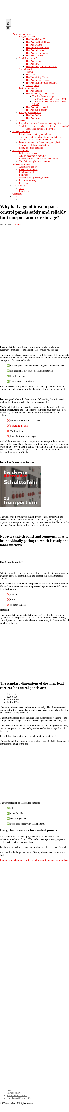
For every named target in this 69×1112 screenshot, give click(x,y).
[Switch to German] (20, 199)
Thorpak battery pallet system (40, 93)
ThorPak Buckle (33, 115)
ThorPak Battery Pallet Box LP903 (49, 99)
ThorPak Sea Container (37, 53)
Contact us (17, 194)
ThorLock (30, 74)
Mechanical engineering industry (34, 177)
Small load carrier (28, 58)
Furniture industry (27, 180)
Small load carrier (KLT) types (40, 129)
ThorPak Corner (33, 118)
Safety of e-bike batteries (31, 148)
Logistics (23, 175)
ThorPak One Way (34, 55)
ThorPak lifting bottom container (41, 82)
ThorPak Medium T (35, 39)
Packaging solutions (22, 34)
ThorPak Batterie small (37, 107)
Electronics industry (28, 169)
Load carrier (18, 120)
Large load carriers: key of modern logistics (40, 123)
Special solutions (27, 69)
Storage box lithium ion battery (34, 145)
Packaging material (19, 425)
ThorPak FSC (32, 64)
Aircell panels (32, 85)
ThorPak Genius (33, 61)
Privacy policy (13, 1093)
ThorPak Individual (35, 50)
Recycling (23, 183)
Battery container (28, 88)
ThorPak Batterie (34, 91)
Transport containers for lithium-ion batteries (40, 137)
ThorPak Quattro (34, 45)
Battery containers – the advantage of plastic (40, 142)
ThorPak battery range (43, 96)
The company (19, 185)
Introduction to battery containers (35, 134)
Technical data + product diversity (35, 139)
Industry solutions (21, 164)
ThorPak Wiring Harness (37, 77)
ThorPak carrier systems (37, 80)
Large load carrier (28, 36)
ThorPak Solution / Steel (37, 47)
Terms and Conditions (17, 1095)
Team (21, 188)
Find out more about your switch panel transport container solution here (34, 860)
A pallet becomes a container (32, 156)
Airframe (30, 72)
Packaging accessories (30, 112)
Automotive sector (28, 166)
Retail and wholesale (29, 172)
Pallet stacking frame (29, 153)
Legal (9, 1090)
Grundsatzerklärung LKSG (19, 1098)
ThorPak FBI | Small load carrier (41, 66)
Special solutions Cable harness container (38, 158)
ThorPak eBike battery (36, 110)
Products (18, 224)
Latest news (24, 191)
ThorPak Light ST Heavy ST (40, 42)
